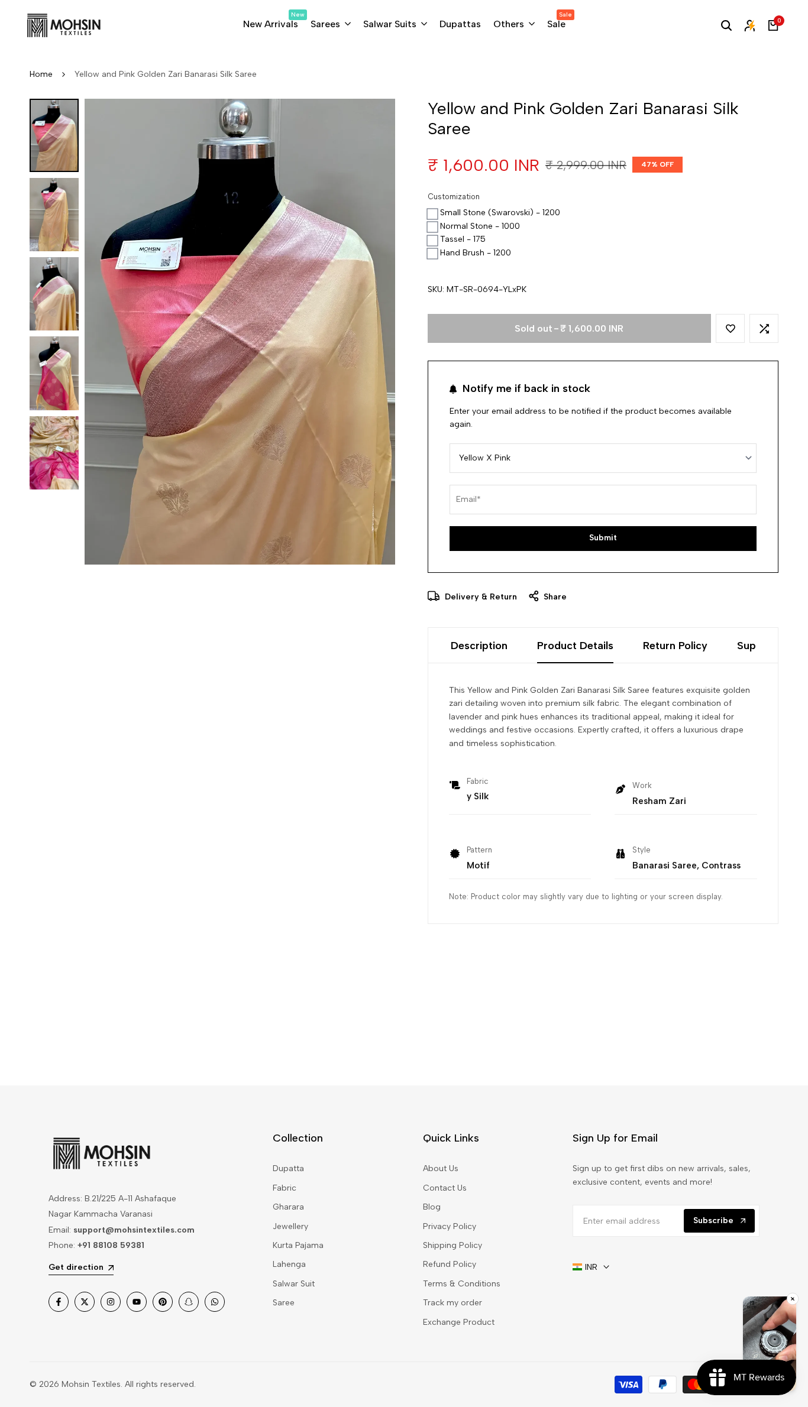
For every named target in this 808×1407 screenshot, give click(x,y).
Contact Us (445, 1188)
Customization (454, 196)
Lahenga (289, 1264)
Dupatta (288, 1168)
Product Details (575, 645)
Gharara (288, 1207)
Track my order (452, 1303)
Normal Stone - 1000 (480, 226)
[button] (730, 328)
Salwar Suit (294, 1284)
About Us (440, 1168)
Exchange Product (459, 1322)
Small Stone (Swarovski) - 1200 (500, 213)
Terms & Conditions (461, 1284)
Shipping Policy (452, 1245)
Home (41, 74)
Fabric (284, 1188)
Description (479, 645)
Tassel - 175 (463, 239)
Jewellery (290, 1226)
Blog (432, 1207)
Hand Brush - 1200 (475, 253)
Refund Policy (449, 1264)
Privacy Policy (449, 1226)
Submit (603, 538)
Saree (284, 1303)
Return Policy (675, 645)
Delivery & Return (479, 597)
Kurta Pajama (298, 1245)
